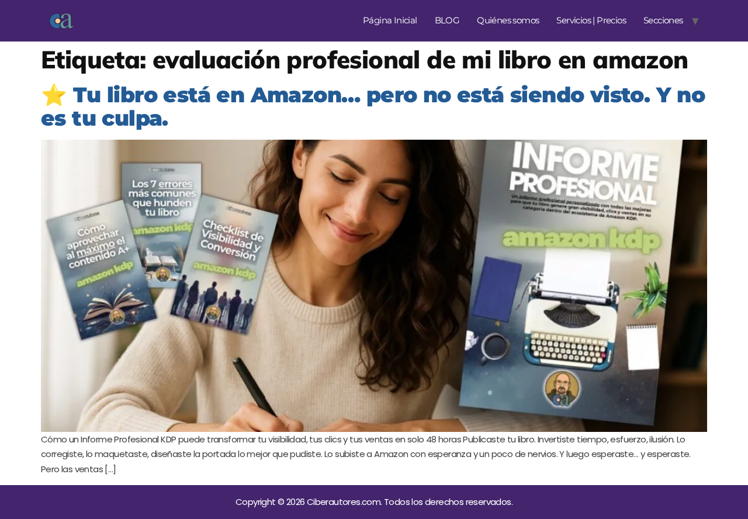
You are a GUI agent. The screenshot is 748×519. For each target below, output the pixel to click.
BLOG (447, 20)
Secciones (663, 20)
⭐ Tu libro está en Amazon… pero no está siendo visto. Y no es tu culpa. (373, 107)
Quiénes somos (508, 20)
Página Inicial (390, 20)
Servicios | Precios (591, 20)
